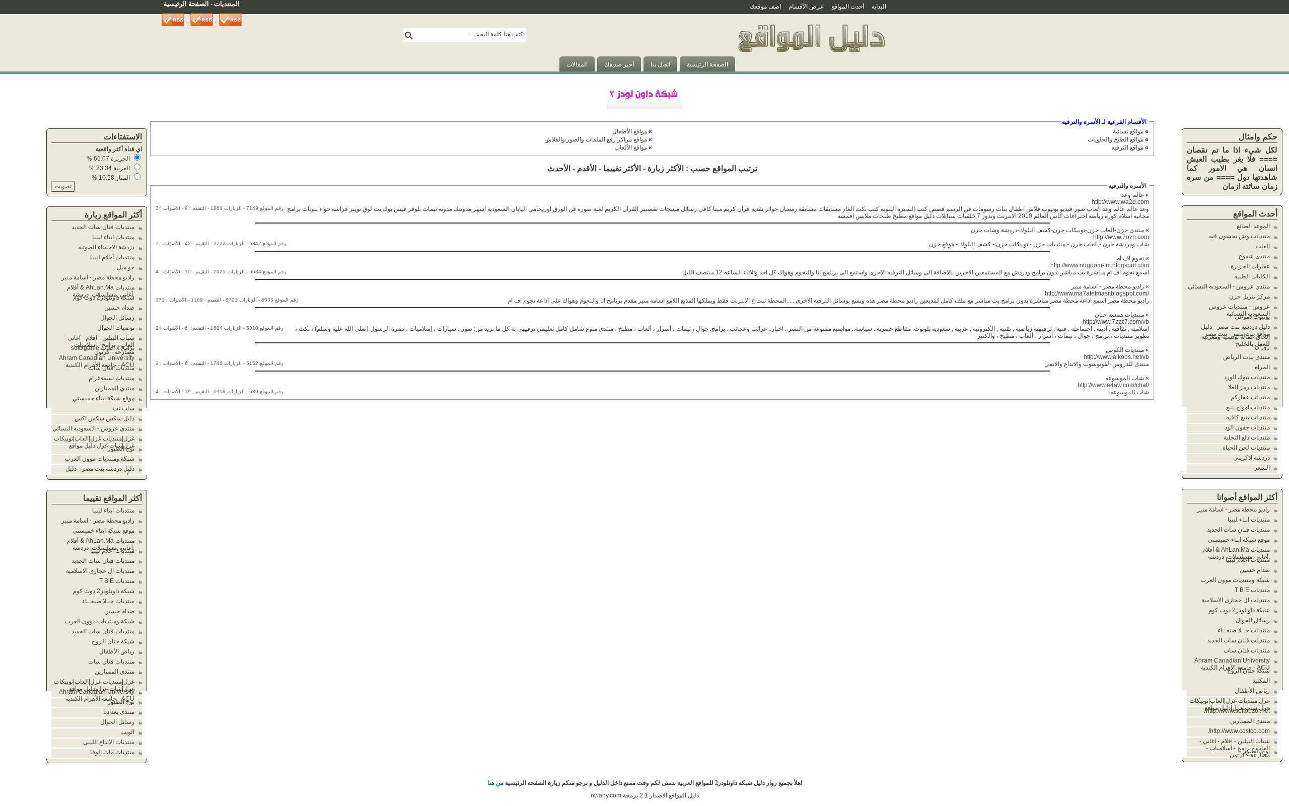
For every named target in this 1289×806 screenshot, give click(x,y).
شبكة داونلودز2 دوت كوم (1239, 610)
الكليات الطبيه (1252, 276)
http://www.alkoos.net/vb (1116, 356)
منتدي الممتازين (1250, 720)
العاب (1263, 246)
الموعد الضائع (1253, 226)
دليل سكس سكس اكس (104, 418)
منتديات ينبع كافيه (1248, 417)
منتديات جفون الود (1247, 427)
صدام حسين (1255, 569)
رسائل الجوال (1253, 620)
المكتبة (1261, 680)
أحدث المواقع (847, 6)
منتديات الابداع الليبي (108, 742)
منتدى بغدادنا (118, 711)
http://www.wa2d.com (1120, 201)
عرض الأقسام (806, 6)
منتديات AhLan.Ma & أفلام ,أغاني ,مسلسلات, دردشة (1236, 553)
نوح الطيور (1256, 751)
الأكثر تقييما (622, 168)
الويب (127, 732)
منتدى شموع (1254, 256)
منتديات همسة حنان (1119, 314)
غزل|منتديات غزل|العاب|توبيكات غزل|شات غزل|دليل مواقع (1229, 704)
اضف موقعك (765, 6)
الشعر (1262, 467)
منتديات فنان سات (1247, 650)
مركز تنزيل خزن (1249, 296)
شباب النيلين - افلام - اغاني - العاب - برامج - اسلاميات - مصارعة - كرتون (1234, 748)
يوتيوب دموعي (1252, 316)
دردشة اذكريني (1251, 457)
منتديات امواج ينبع (1248, 407)
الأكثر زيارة (666, 168)
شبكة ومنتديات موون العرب (1235, 579)
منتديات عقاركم (1250, 397)
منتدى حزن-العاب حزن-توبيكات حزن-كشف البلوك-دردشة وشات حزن (1057, 230)
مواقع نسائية (1128, 131)
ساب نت (123, 408)
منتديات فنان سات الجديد (1238, 529)
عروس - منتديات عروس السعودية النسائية (1239, 310)
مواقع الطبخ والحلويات (1115, 139)
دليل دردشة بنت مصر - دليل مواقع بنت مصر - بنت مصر (1235, 330)
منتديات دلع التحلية (1247, 437)
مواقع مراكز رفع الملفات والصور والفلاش (595, 139)
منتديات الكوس (1125, 349)
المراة (1262, 367)
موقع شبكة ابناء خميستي (1239, 539)
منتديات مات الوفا (112, 752)
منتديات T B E (1252, 590)
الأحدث (558, 168)
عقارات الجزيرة (1250, 266)
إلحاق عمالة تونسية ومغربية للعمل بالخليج (1235, 340)
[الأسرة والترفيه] (811, 69)
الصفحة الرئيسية (707, 64)
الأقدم (587, 168)
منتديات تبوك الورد (1247, 377)
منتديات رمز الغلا (1249, 387)
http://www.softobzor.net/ (1237, 710)
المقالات (577, 64)
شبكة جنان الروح (1248, 670)
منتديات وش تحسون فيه (1239, 236)
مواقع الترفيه (1127, 147)
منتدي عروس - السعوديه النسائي (1229, 286)
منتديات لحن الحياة (1246, 447)
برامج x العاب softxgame (102, 347)
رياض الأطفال (1252, 690)
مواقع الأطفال (629, 131)
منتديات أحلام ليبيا (1248, 559)
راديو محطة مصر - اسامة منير (1233, 509)
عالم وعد (1132, 194)
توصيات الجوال (115, 327)
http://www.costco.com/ (1239, 731)
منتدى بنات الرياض (1246, 356)
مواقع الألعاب (630, 147)
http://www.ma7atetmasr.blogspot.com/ (1097, 293)
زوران (1262, 346)
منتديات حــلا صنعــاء (1244, 630)
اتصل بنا (660, 64)
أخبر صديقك (619, 64)
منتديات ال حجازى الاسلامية (1235, 600)
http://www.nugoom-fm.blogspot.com (1099, 265)
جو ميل (125, 267)
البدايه (879, 6)
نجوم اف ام (1130, 258)
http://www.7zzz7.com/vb (1116, 321)
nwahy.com (606, 795)
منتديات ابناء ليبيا (1249, 519)
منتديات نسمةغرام (111, 378)
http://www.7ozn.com (1121, 237)
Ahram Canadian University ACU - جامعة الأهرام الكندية (1232, 664)
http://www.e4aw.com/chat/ (1113, 385)
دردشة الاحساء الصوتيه (106, 247)
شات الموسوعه (1124, 378)
